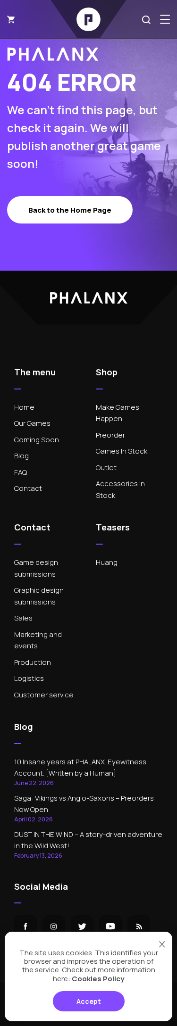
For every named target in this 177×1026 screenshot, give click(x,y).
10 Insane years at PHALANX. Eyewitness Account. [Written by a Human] (80, 772)
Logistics (29, 678)
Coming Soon (36, 440)
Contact (28, 488)
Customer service (44, 695)
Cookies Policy (98, 979)
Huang (107, 562)
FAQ (20, 472)
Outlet (106, 467)
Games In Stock (121, 451)
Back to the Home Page (69, 210)
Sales (23, 618)
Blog (21, 456)
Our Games (32, 423)
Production (32, 662)
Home (24, 407)
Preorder (110, 435)
